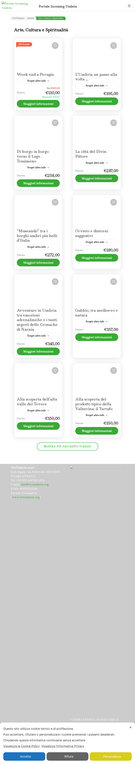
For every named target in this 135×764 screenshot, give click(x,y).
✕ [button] (130, 727)
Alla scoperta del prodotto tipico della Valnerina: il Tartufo (94, 404)
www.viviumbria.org (26, 497)
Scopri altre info (36, 80)
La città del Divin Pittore (91, 154)
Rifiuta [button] (68, 756)
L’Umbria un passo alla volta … (96, 77)
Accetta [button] (25, 756)
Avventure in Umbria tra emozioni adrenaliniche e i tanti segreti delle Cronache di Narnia (37, 320)
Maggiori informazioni (38, 104)
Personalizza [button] (112, 756)
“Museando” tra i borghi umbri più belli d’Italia (37, 235)
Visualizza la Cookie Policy (21, 746)
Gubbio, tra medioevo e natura (96, 313)
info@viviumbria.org (35, 484)
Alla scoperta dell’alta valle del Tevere (37, 401)
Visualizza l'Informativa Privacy (62, 746)
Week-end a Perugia (35, 74)
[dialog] (67, 743)
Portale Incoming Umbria (58, 6)
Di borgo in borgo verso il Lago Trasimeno (33, 156)
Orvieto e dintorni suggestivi (91, 233)
